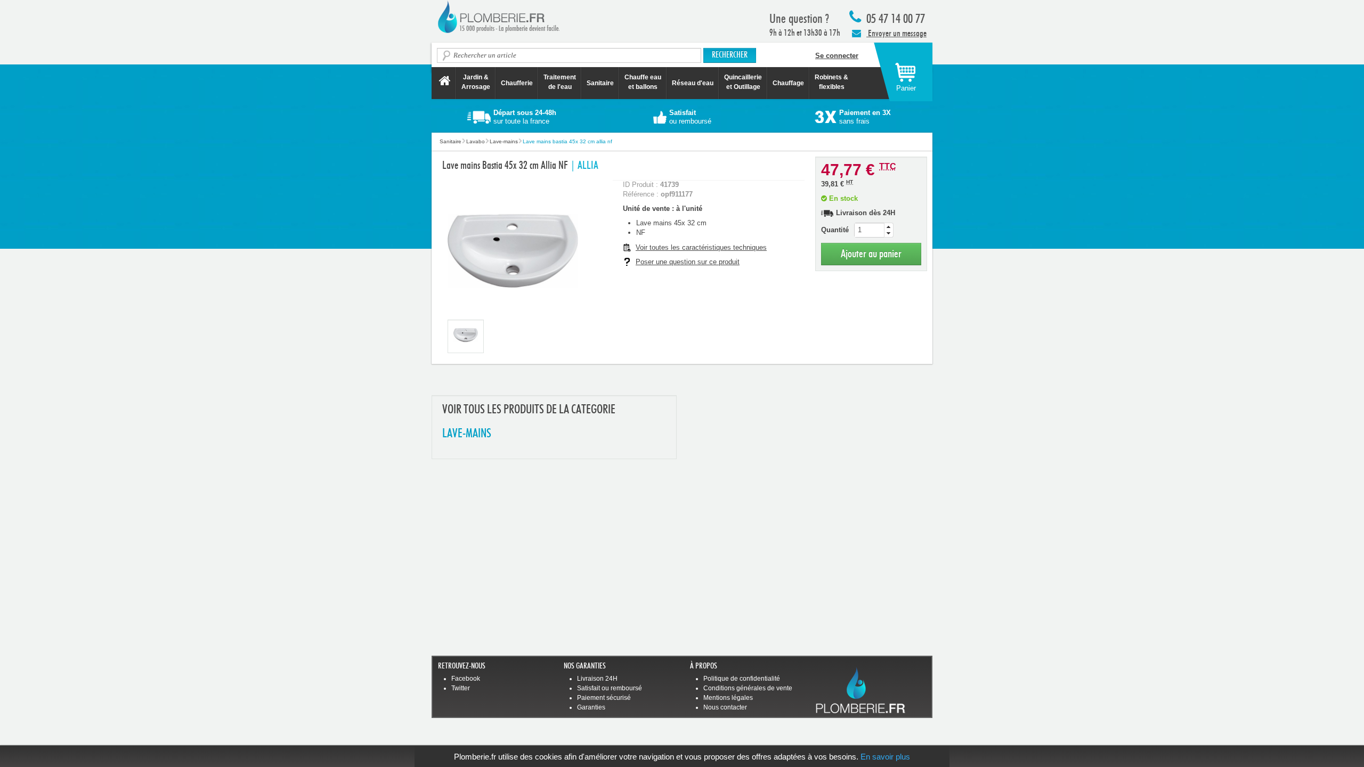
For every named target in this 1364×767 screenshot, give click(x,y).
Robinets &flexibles (831, 82)
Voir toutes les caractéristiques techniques (701, 247)
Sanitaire (600, 83)
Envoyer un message (896, 33)
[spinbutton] (874, 230)
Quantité (835, 230)
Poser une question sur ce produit (688, 262)
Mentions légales (728, 697)
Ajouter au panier (871, 253)
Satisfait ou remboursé (609, 688)
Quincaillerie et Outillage (743, 82)
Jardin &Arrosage (475, 82)
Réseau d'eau (692, 83)
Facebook (465, 678)
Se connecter (836, 56)
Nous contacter (725, 707)
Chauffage (788, 83)
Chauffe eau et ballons (642, 82)
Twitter (460, 688)
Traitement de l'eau (559, 82)
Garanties (591, 707)
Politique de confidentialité (741, 678)
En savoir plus (885, 756)
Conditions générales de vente (747, 688)
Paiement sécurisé (604, 697)
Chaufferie (517, 83)
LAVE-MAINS (466, 434)
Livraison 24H (597, 678)
